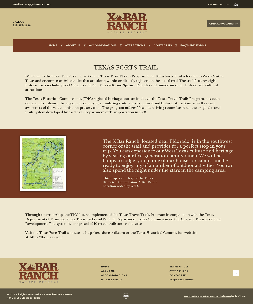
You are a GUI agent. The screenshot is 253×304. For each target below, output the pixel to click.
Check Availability (223, 23)
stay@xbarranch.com (38, 4)
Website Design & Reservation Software (207, 296)
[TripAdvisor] (237, 4)
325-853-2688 (22, 25)
